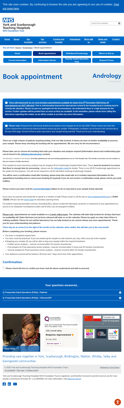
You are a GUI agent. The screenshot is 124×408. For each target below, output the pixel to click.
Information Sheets (47, 60)
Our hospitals (28, 40)
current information (42, 189)
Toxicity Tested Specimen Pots (77, 60)
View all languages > (111, 322)
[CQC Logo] (53, 321)
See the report (53, 343)
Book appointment (47, 53)
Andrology (28, 48)
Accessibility (9, 370)
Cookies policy (32, 370)
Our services (42, 40)
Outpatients (75, 39)
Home (7, 39)
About (16, 39)
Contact (116, 39)
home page (29, 200)
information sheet (61, 168)
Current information (17, 60)
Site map (20, 370)
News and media (102, 40)
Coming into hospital (58, 40)
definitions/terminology (31, 154)
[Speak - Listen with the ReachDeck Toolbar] (117, 402)
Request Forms (106, 60)
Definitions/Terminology (77, 53)
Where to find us (106, 53)
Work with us (88, 40)
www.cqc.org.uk (74, 379)
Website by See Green (110, 367)
